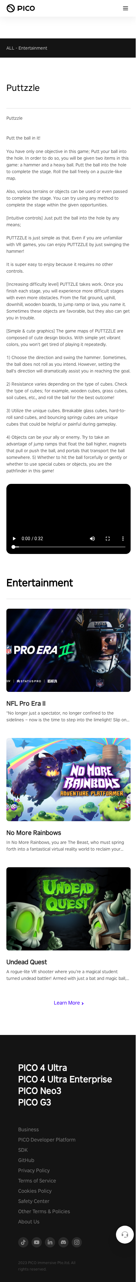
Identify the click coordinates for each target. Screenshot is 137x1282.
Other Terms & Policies (44, 1211)
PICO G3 (34, 1102)
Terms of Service (37, 1180)
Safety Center (33, 1201)
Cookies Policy (35, 1191)
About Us (29, 1221)
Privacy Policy (34, 1170)
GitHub (26, 1160)
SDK (23, 1150)
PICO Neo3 (39, 1090)
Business (28, 1129)
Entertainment (32, 48)
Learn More (67, 1002)
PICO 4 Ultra (42, 1067)
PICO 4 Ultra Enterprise (65, 1079)
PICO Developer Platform (47, 1139)
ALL (10, 48)
